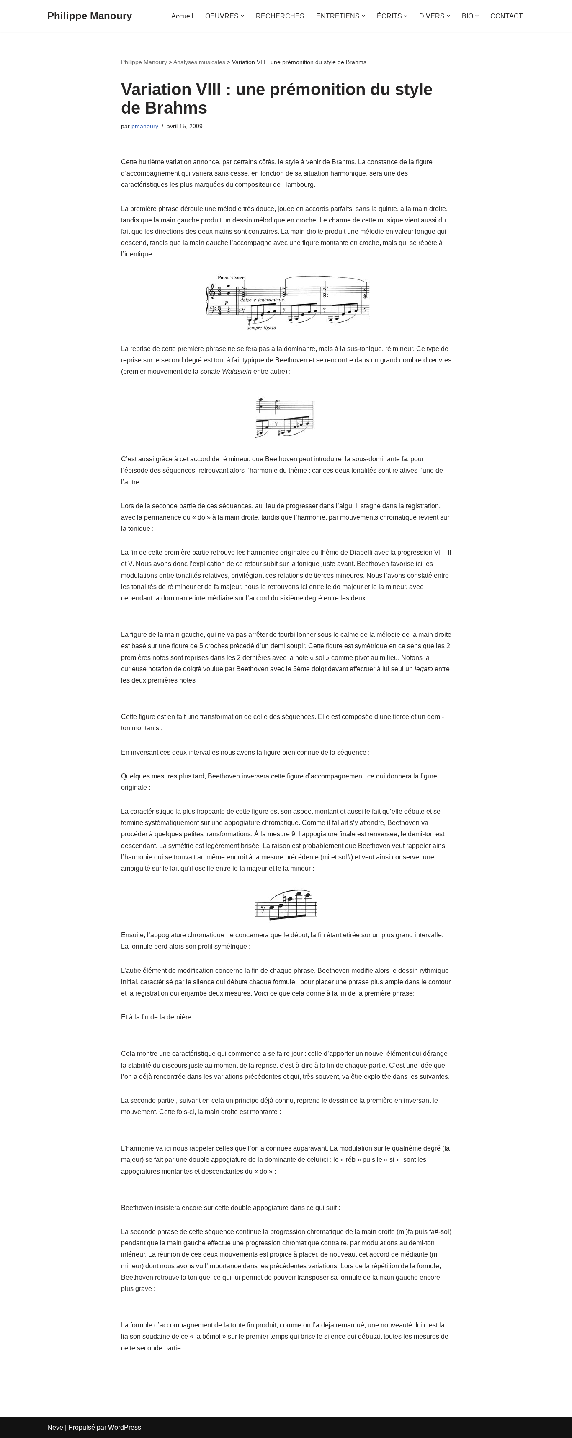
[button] (242, 16)
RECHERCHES (280, 16)
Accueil (182, 16)
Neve (55, 1427)
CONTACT (506, 16)
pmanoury (144, 126)
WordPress (124, 1427)
